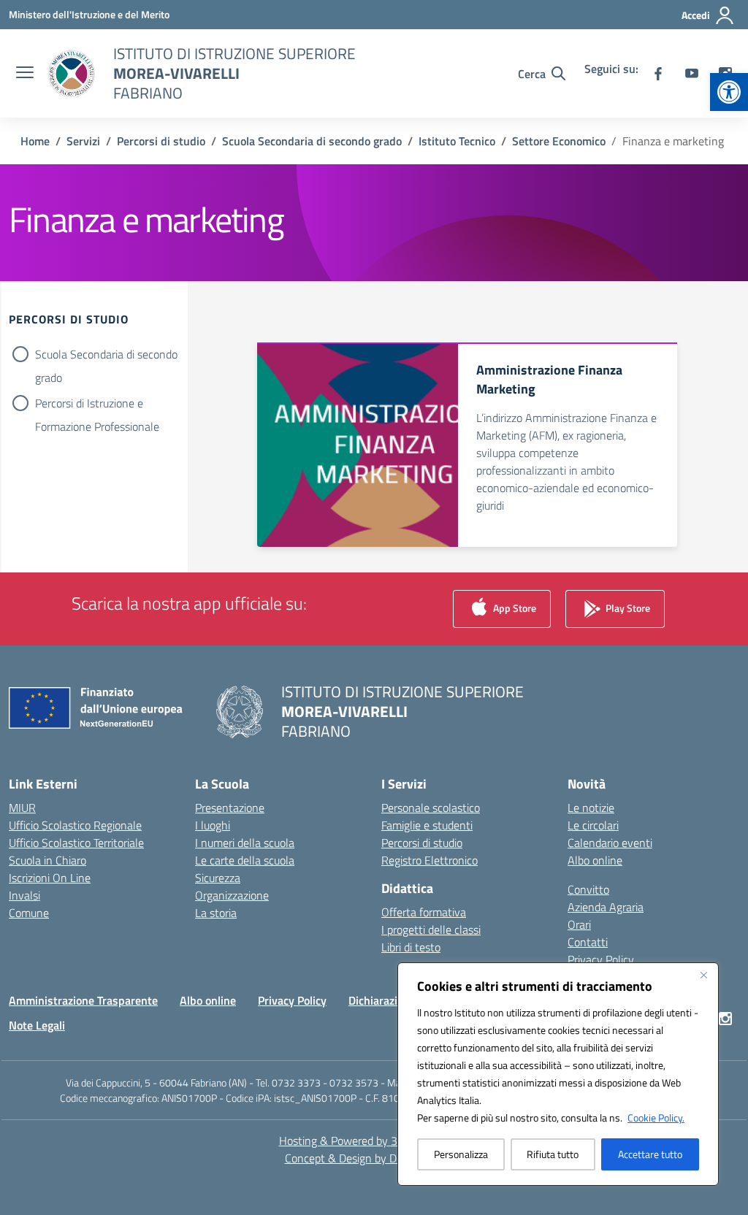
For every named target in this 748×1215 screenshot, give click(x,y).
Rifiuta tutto (553, 1154)
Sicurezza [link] (217, 877)
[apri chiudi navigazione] (25, 74)
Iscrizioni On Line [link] (50, 877)
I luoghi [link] (212, 825)
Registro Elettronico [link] (429, 860)
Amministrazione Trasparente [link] (83, 1000)
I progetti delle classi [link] (431, 929)
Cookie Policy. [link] (655, 1117)
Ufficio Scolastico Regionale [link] (75, 825)
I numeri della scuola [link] (244, 842)
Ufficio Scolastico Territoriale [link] (76, 842)
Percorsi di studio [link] (421, 842)
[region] (558, 1074)
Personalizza (461, 1154)
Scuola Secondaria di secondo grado (106, 355)
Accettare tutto (650, 1154)
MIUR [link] (22, 807)
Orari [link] (579, 924)
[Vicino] (703, 975)
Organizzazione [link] (232, 895)
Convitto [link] (588, 889)
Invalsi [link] (24, 895)
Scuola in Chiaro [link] (47, 860)
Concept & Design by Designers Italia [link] (374, 1158)
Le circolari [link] (593, 825)
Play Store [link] (626, 608)
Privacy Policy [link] (601, 959)
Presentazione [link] (229, 807)
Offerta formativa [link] (423, 912)
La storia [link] (216, 912)
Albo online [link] (595, 860)
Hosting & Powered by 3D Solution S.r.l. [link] (374, 1140)
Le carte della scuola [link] (244, 860)
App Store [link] (513, 608)
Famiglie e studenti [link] (427, 825)
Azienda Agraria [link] (606, 907)
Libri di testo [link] (410, 947)
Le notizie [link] (591, 807)
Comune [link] (29, 912)
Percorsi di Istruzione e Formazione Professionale (97, 404)
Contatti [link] (588, 942)
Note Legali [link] (37, 1025)
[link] (729, 92)
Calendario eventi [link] (610, 842)
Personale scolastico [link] (430, 807)
